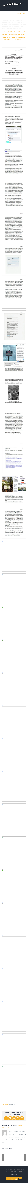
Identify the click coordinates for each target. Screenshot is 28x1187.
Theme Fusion (6, 1171)
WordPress (14, 1174)
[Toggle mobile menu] (25, 8)
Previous (19, 13)
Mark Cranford (6, 1101)
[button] (3, 1157)
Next (23, 13)
